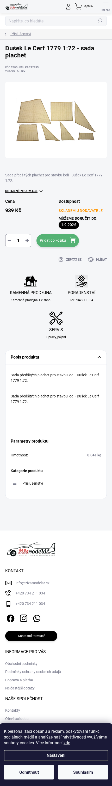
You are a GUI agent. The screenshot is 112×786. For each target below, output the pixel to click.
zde (67, 742)
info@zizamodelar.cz (32, 583)
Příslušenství (32, 483)
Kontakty (12, 710)
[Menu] (105, 6)
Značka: (15, 71)
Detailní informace (21, 191)
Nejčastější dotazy (20, 688)
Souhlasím (83, 772)
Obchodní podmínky (21, 664)
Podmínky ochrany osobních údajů (33, 672)
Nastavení (56, 755)
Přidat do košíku (53, 240)
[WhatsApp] (35, 617)
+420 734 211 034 (30, 593)
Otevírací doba (17, 719)
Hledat (100, 21)
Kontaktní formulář (31, 636)
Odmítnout (29, 772)
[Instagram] (22, 617)
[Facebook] (9, 617)
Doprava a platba (19, 680)
